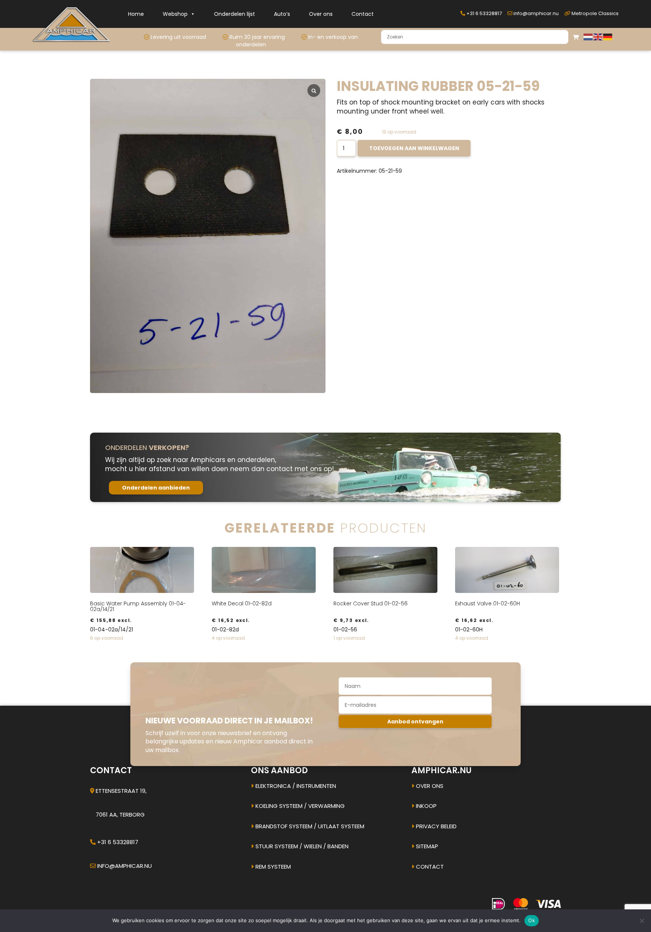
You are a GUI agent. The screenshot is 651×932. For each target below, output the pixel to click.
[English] (598, 36)
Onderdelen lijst (234, 14)
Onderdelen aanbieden (156, 487)
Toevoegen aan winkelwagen (414, 148)
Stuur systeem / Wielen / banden (301, 846)
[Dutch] (588, 36)
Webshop (175, 14)
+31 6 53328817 (483, 13)
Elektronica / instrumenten (295, 786)
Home (136, 14)
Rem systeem (272, 867)
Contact (362, 14)
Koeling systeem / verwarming (299, 806)
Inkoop (425, 806)
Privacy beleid (435, 826)
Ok (531, 920)
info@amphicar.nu (535, 13)
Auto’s (282, 14)
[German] (608, 36)
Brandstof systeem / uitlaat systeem (309, 826)
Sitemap (426, 846)
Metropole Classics (594, 13)
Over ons (321, 14)
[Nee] (641, 920)
